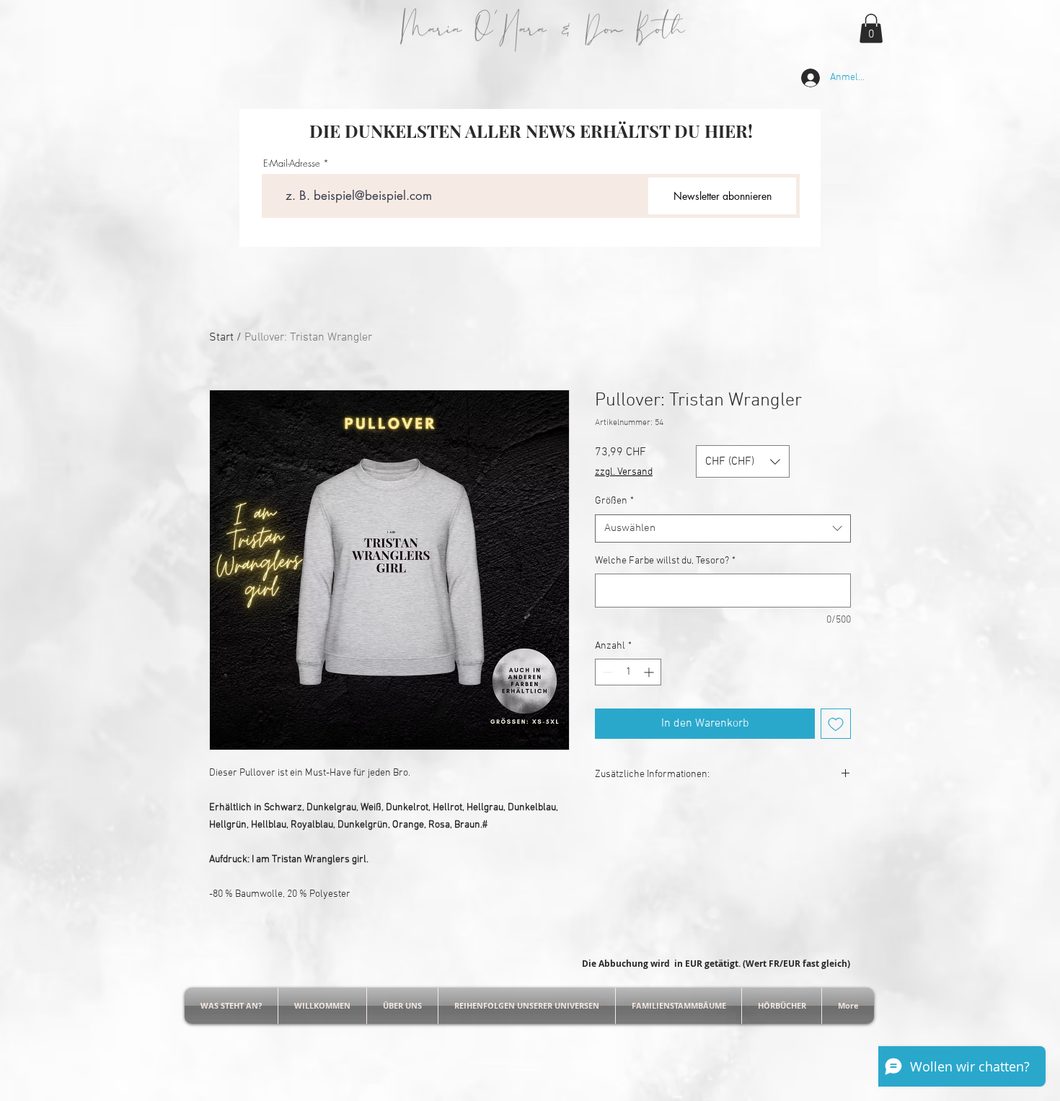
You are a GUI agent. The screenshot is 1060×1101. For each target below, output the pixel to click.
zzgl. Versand (624, 472)
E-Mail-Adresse (291, 163)
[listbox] (743, 461)
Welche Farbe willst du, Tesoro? (665, 561)
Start (221, 337)
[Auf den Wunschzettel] (836, 724)
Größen (614, 501)
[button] (871, 28)
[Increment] (650, 672)
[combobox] (723, 528)
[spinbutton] (628, 672)
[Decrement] (606, 672)
